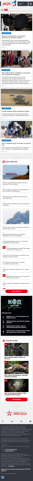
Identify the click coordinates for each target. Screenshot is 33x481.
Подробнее (11, 466)
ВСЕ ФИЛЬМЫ (16, 399)
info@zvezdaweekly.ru (11, 449)
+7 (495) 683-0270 (9, 451)
